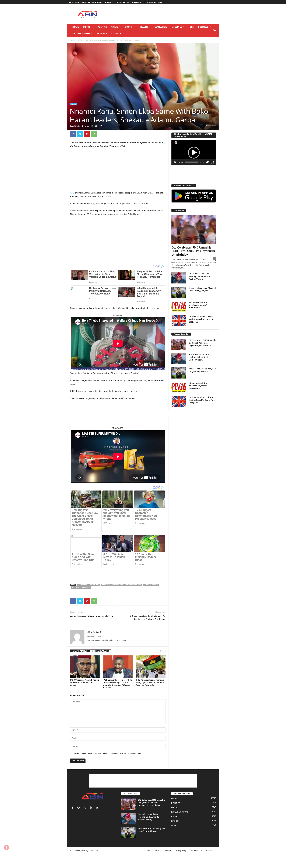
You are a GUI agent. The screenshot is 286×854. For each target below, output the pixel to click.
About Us (85, 2)
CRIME (114, 26)
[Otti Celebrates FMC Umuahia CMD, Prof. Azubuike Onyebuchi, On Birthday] (193, 229)
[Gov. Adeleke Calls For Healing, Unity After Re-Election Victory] (178, 277)
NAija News (76, 588)
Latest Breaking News (133, 585)
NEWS (174, 799)
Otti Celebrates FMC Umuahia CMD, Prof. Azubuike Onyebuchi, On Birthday (193, 251)
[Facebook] (73, 134)
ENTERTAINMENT (81, 33)
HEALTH (143, 26)
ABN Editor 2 (77, 126)
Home (75, 26)
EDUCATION (161, 26)
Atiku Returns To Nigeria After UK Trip (91, 615)
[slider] (191, 162)
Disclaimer (136, 2)
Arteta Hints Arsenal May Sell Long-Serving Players (202, 289)
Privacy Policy (122, 2)
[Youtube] (97, 808)
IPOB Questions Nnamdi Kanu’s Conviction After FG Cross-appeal (84, 682)
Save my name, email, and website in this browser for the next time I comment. (107, 753)
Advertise (109, 2)
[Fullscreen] (212, 162)
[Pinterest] (87, 134)
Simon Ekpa (86, 588)
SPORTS (129, 26)
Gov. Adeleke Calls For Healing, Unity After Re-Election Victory (199, 276)
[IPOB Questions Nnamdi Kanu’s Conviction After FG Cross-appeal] (85, 666)
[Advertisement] (165, 14)
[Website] (91, 808)
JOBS (191, 26)
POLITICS (102, 26)
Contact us (97, 2)
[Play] (175, 162)
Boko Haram (94, 585)
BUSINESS (203, 26)
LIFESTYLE (176, 26)
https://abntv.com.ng (94, 636)
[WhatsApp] (94, 134)
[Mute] (207, 162)
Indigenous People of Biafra (112, 585)
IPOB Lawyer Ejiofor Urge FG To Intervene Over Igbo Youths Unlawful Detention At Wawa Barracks (117, 684)
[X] (80, 134)
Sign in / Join (73, 2)
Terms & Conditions (153, 2)
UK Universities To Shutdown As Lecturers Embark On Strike (147, 617)
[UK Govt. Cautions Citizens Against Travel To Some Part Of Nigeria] (178, 320)
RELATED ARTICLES (80, 651)
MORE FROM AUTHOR (100, 651)
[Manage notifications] (6, 847)
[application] (193, 152)
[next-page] (164, 651)
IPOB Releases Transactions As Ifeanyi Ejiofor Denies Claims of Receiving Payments (150, 682)
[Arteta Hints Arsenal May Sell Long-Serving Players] (178, 292)
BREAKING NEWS (179, 812)
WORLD (101, 33)
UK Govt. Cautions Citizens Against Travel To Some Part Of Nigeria (201, 319)
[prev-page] (160, 651)
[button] (214, 30)
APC (72, 193)
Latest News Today (151, 585)
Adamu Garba (83, 585)
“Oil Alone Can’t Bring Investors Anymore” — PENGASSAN (199, 305)
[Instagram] (79, 808)
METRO (87, 26)
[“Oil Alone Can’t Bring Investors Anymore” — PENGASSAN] (178, 306)
